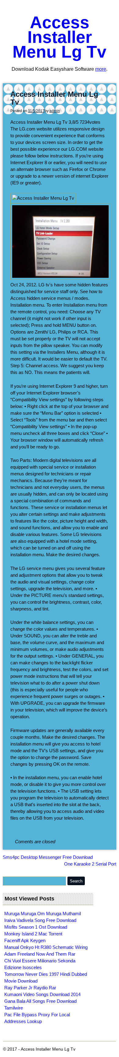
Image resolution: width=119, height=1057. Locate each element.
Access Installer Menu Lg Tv (59, 37)
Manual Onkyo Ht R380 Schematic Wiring (46, 947)
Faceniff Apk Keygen (24, 940)
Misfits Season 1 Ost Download (35, 927)
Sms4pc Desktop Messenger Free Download (48, 857)
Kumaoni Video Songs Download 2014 (42, 994)
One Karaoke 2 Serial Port (90, 863)
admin (54, 111)
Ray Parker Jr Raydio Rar (30, 987)
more (100, 69)
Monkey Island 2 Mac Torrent (33, 933)
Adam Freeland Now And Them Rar (39, 954)
